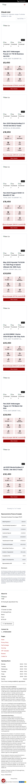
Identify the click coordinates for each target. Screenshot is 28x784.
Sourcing (3, 648)
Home (2, 639)
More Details (14, 88)
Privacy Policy (4, 642)
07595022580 (22, 1)
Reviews (3, 653)
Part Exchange (5, 645)
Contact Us (4, 656)
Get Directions (8, 623)
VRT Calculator (5, 650)
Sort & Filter (20, 18)
